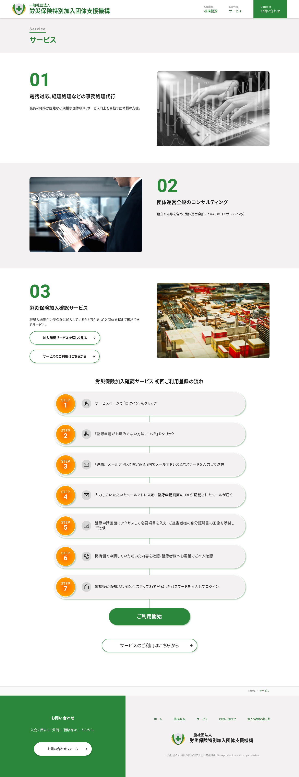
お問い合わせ (227, 719)
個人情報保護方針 (259, 719)
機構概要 (179, 719)
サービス (202, 719)
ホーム (158, 719)
